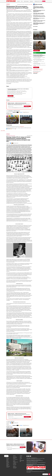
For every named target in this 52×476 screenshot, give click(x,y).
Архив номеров (26, 1)
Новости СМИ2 (3, 130)
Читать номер (30, 4)
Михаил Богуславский (11, 135)
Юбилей (8, 4)
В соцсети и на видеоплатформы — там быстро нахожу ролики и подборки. (39, 57)
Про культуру (7, 458)
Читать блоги (37, 50)
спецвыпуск (12, 421)
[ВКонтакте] (10, 143)
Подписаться (27, 106)
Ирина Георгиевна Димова (12, 9)
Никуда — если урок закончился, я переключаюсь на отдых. (15, 94)
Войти (44, 1)
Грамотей (7, 463)
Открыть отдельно (35, 72)
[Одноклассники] (11, 143)
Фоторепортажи (22, 460)
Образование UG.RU (23, 119)
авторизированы (21, 126)
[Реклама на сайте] (49, 474)
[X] (12, 143)
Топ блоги (35, 29)
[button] (8, 128)
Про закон (7, 459)
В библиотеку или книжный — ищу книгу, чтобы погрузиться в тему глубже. (17, 93)
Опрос (35, 52)
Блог (22, 1)
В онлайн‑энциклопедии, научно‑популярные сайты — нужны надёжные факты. (17, 91)
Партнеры (21, 458)
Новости (18, 1)
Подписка (31, 1)
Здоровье (7, 465)
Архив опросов (35, 73)
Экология (7, 460)
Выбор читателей (38, 4)
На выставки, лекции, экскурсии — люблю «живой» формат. (15, 92)
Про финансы (7, 464)
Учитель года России (15, 459)
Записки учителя (9, 119)
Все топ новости (35, 26)
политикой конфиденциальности (15, 418)
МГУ (9, 421)
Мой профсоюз (14, 463)
